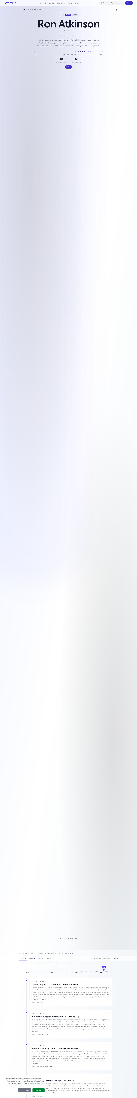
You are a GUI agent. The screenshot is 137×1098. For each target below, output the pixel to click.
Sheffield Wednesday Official (45, 1066)
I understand (38, 1090)
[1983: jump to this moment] (80, 51)
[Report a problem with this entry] (108, 981)
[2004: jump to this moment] (102, 51)
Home (23, 9)
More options (24, 1090)
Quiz (39, 958)
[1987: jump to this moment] (84, 51)
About (49, 958)
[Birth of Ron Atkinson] (103, 969)
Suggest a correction (112, 958)
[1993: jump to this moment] (90, 51)
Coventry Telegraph (42, 1034)
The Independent (41, 1096)
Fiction (77, 3)
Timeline (23, 958)
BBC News (40, 1002)
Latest (31, 958)
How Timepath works (100, 958)
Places (70, 3)
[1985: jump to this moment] (82, 51)
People (40, 3)
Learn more (34, 1083)
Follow (68, 67)
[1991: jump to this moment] (88, 51)
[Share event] (105, 981)
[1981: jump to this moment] (78, 51)
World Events (61, 3)
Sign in (129, 3)
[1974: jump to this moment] (71, 51)
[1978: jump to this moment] (75, 51)
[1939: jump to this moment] (34, 51)
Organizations (49, 3)
